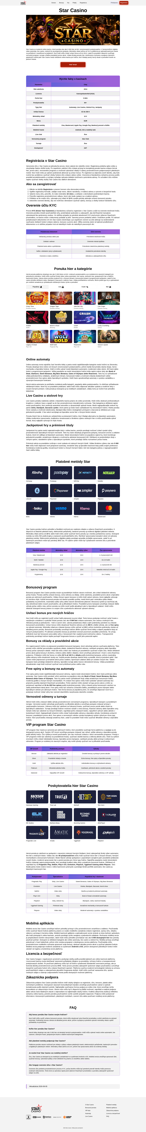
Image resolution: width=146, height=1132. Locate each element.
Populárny (36, 287)
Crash (84, 287)
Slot (107, 287)
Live (59, 287)
